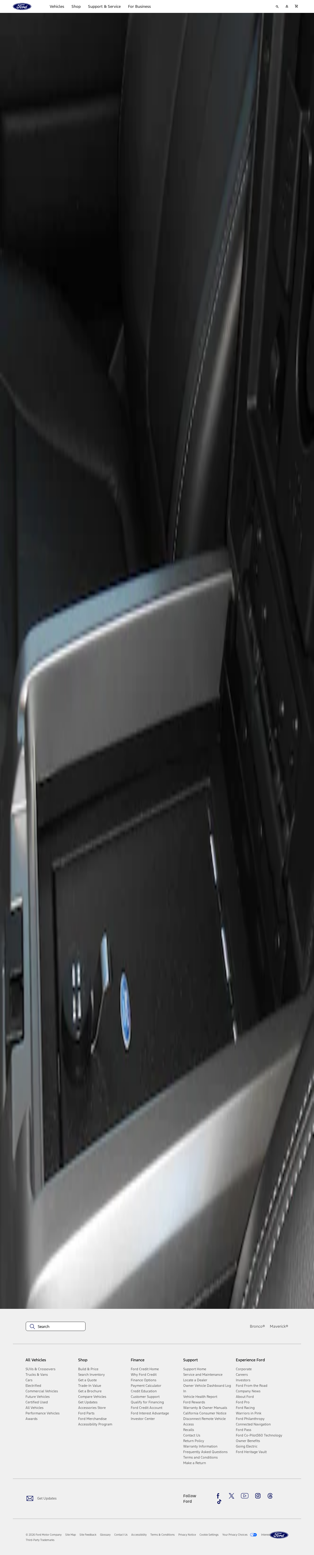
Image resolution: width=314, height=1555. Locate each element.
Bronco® (257, 1326)
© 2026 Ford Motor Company (44, 1534)
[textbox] (56, 1326)
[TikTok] (219, 1501)
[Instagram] (258, 1496)
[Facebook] (219, 1496)
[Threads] (270, 1496)
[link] (70, 1534)
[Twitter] (231, 1496)
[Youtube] (244, 1496)
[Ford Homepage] (279, 1535)
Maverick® (279, 1326)
